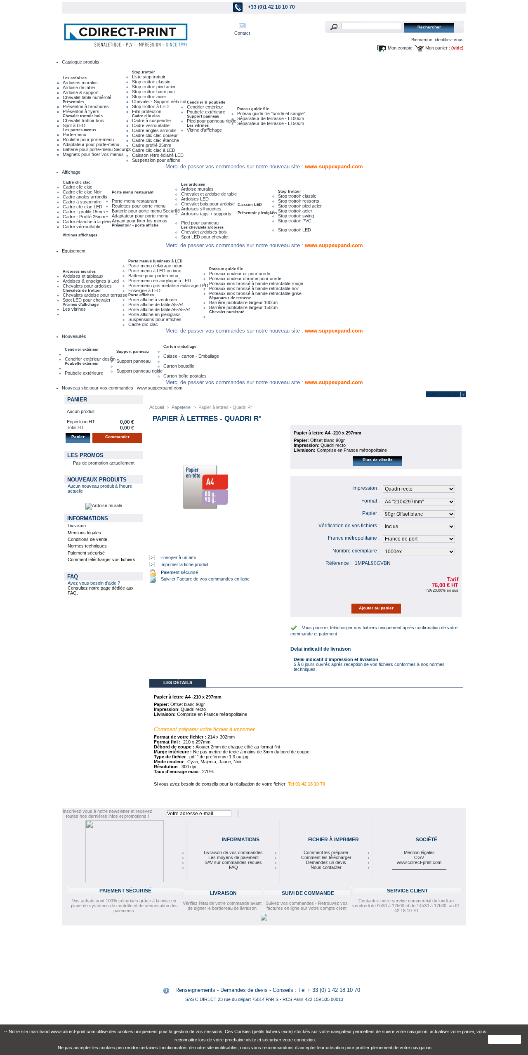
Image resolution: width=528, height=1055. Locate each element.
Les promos (85, 455)
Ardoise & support (81, 92)
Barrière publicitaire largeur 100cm (243, 302)
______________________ (419, 867)
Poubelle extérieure (206, 111)
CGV (419, 857)
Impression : (366, 488)
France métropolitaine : (354, 538)
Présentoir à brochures (86, 106)
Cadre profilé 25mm (151, 145)
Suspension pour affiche (156, 160)
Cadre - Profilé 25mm (84, 216)
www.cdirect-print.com (419, 862)
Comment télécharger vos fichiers (101, 559)
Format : (370, 501)
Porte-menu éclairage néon (155, 265)
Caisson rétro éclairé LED (158, 155)
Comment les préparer (326, 852)
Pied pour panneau (200, 222)
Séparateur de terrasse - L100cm (270, 118)
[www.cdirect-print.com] (124, 35)
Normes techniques (87, 545)
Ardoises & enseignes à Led (91, 281)
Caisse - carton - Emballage (191, 356)
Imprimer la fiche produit (184, 564)
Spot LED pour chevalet (205, 236)
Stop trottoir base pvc (153, 91)
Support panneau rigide (139, 370)
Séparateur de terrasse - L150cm (270, 123)
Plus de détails (378, 460)
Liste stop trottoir (148, 76)
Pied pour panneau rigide (211, 120)
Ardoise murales (197, 188)
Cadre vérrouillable (81, 226)
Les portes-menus (79, 130)
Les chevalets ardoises (202, 227)
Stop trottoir (143, 72)
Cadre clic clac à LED (153, 150)
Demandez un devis (326, 862)
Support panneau (203, 116)
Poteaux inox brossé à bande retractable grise (255, 293)
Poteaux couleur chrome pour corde (245, 278)
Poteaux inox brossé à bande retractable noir (254, 288)
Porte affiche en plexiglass (154, 314)
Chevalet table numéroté (87, 97)
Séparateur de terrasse (230, 298)
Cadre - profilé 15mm (84, 211)
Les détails (177, 682)
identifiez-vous (449, 39)
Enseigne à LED (144, 290)
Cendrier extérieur (205, 106)
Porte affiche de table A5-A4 (156, 304)
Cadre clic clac (146, 116)
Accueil (156, 407)
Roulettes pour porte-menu (138, 205)
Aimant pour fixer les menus (139, 220)
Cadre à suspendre (151, 120)
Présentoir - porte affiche (135, 225)
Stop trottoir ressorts (298, 200)
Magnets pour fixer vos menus (93, 154)
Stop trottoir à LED (150, 106)
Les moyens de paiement (233, 857)
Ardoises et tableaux (83, 276)
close (505, 1039)
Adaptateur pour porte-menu (91, 144)
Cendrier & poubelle (206, 102)
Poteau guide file (253, 109)
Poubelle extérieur (82, 363)
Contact (242, 33)
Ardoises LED (195, 198)
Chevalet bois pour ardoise (208, 203)
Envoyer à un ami (178, 557)
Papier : (371, 513)
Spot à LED (74, 125)
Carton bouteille (178, 365)
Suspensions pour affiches (155, 319)
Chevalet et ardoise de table (209, 193)
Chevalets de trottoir (82, 290)
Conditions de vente (87, 539)
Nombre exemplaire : (356, 551)
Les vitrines (198, 125)
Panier (77, 400)
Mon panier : (437, 47)
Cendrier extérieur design (90, 358)
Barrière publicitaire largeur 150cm (243, 307)
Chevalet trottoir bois (83, 116)
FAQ (72, 577)
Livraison (77, 525)
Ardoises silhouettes (201, 208)
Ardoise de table (79, 87)
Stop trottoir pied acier (154, 86)
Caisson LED (250, 205)
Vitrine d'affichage (204, 129)
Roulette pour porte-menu (88, 139)
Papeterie (181, 407)
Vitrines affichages (80, 235)
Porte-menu (74, 134)
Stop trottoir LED (294, 229)
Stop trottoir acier (149, 96)
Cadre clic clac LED (82, 206)
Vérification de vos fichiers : (349, 526)
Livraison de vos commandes (233, 852)
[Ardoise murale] (103, 505)
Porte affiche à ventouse (152, 299)
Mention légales (419, 852)
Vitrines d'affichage (81, 304)
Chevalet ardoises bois (204, 231)
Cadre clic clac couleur (155, 135)
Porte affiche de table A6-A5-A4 (159, 309)
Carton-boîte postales (185, 375)
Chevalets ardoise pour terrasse (95, 295)
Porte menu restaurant (132, 192)
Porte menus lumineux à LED (155, 261)
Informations (87, 518)
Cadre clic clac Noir (82, 191)
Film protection (146, 111)
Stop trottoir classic (151, 81)
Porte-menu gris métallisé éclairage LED (168, 285)
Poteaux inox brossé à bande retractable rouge (256, 283)
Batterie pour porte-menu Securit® (97, 149)
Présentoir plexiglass (257, 213)
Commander (117, 436)
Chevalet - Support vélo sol (159, 101)
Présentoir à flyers (81, 111)
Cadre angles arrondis (154, 130)
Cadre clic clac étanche (155, 140)
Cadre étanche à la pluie (87, 221)
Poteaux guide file (226, 269)
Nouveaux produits (97, 480)
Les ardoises (75, 78)
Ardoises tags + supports (206, 213)
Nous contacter (326, 867)
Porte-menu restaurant (134, 200)
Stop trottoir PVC (294, 220)
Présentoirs (73, 102)
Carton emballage (179, 347)
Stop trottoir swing (296, 215)
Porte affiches (141, 295)
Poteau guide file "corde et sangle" (271, 113)
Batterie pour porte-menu (153, 275)
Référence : (338, 563)
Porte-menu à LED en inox (154, 270)
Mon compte (400, 47)
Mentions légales (84, 532)
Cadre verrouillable (151, 125)
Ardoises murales (80, 82)
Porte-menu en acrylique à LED (159, 280)
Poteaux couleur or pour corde (239, 273)
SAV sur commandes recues (233, 862)
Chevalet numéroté (226, 312)
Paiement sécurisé (86, 552)
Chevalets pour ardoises (87, 285)
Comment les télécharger (326, 857)
